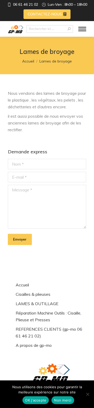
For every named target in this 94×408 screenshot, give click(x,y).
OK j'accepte (35, 400)
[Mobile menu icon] (82, 29)
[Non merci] (87, 394)
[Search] (69, 29)
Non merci (62, 400)
